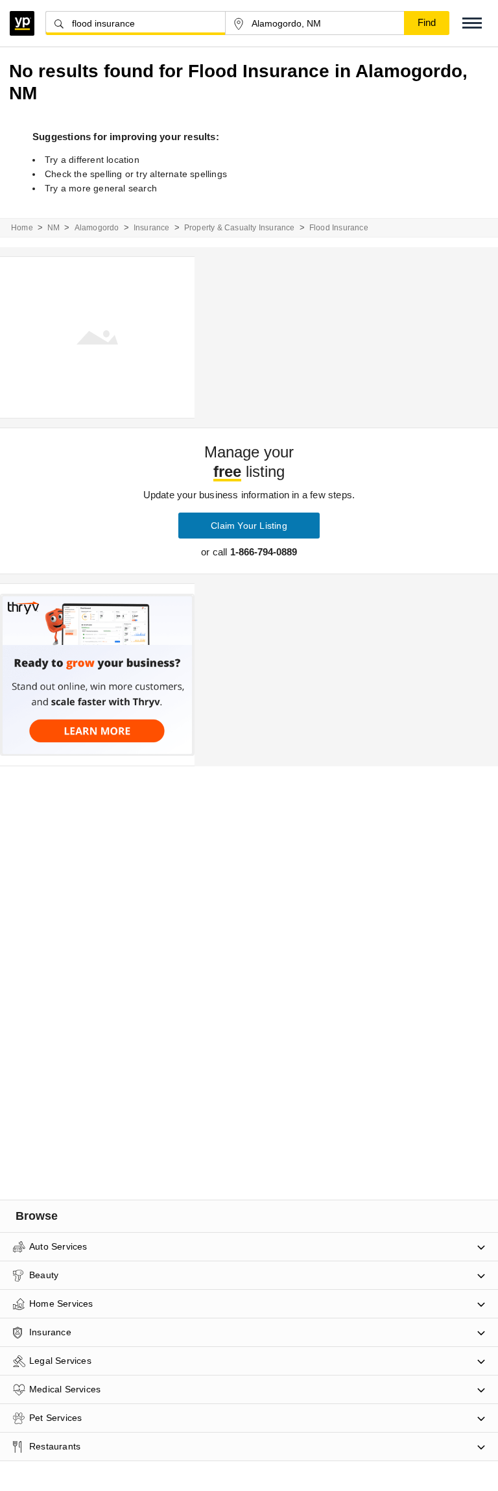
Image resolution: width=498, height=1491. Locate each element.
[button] (472, 23)
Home (22, 227)
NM (53, 227)
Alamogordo (97, 227)
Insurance (152, 227)
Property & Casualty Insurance (239, 227)
